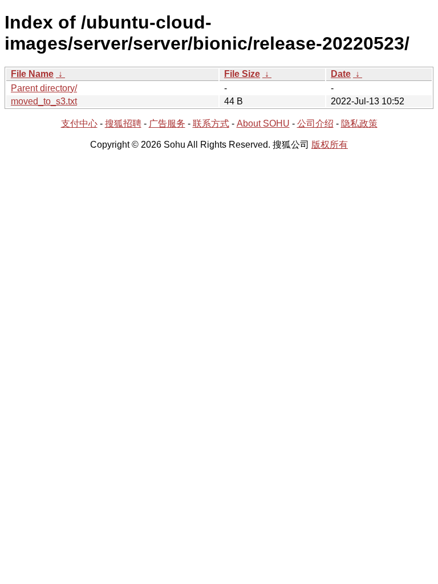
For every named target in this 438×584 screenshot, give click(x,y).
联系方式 (211, 123)
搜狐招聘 (123, 123)
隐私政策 (359, 123)
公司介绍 (315, 123)
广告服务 (167, 123)
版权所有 (329, 144)
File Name (32, 74)
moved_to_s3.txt (44, 101)
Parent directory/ (44, 88)
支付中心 (79, 123)
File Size (242, 74)
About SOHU (263, 123)
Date (341, 74)
